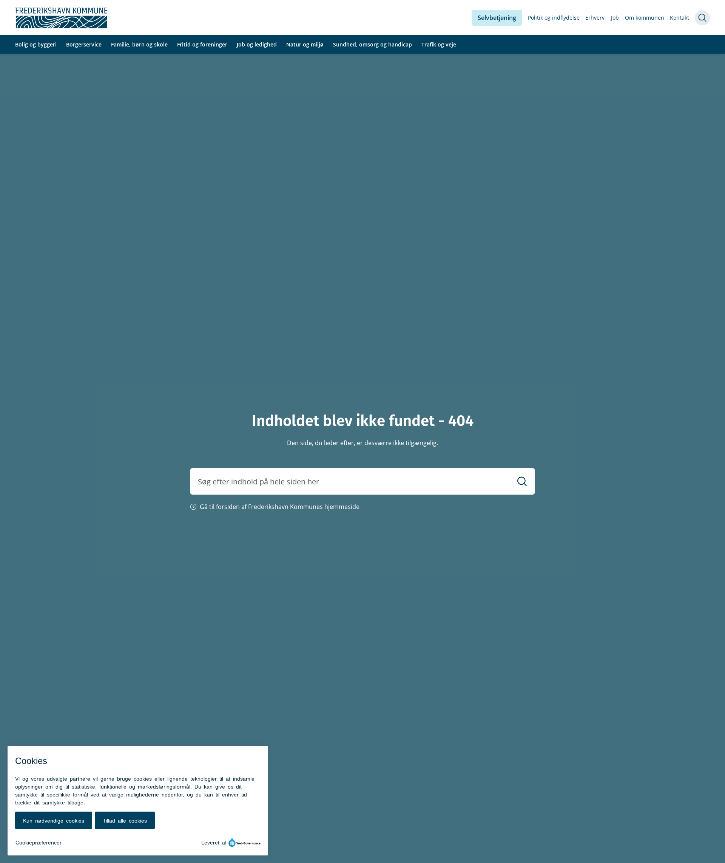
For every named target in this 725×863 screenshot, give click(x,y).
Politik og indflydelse (554, 17)
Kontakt (679, 17)
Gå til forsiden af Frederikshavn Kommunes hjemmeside (279, 507)
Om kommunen (644, 17)
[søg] (702, 17)
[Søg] (522, 481)
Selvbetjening (497, 18)
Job (615, 17)
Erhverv (595, 17)
